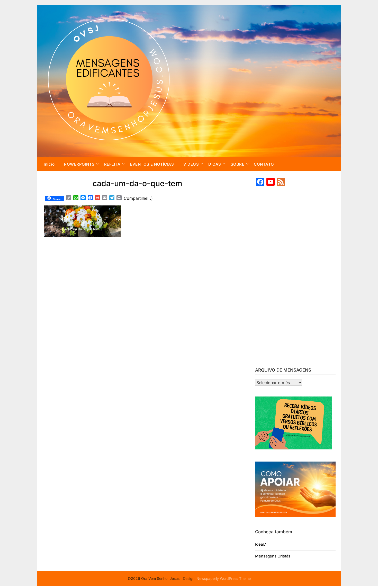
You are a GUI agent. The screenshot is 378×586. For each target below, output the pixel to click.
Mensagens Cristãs (272, 556)
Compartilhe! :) (138, 198)
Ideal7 (260, 544)
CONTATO (264, 164)
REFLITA (112, 164)
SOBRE (238, 164)
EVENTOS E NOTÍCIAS (152, 164)
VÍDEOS (191, 164)
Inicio (49, 164)
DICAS (214, 164)
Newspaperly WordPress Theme (223, 578)
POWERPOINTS (79, 164)
